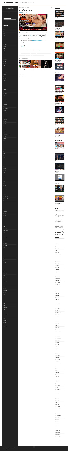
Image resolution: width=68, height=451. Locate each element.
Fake (5, 151)
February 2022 (58, 353)
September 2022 (58, 338)
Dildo (5, 132)
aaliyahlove (56, 210)
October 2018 (58, 438)
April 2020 (57, 400)
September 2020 (58, 389)
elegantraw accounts (57, 230)
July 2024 (57, 291)
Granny (5, 181)
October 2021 (58, 361)
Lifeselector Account (58, 39)
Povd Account (57, 124)
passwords (58, 234)
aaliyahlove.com (62, 210)
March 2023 (57, 325)
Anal (5, 46)
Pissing (5, 254)
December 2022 (58, 331)
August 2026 (57, 239)
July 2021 (57, 368)
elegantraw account (57, 228)
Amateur (5, 44)
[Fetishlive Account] (46, 64)
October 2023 (58, 310)
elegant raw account (61, 227)
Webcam (5, 326)
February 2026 (58, 252)
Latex (5, 213)
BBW (5, 63)
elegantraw (62, 226)
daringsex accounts (61, 220)
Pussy (5, 264)
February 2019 (58, 430)
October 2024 (58, 284)
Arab (5, 50)
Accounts (21, 7)
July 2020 (57, 393)
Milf (4, 234)
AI (4, 42)
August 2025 (57, 263)
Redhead (5, 269)
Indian (5, 202)
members (57, 231)
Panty (5, 249)
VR (4, 324)
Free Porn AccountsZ (11, 2)
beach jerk (58, 214)
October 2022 (58, 336)
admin (21, 12)
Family (5, 153)
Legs (5, 219)
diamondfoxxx (56, 222)
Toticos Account (57, 135)
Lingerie (5, 224)
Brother (5, 91)
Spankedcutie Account (58, 203)
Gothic (5, 179)
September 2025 (58, 261)
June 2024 (57, 293)
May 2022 (57, 346)
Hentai (5, 194)
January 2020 (58, 406)
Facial (5, 149)
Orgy (5, 247)
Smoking (5, 284)
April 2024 (57, 297)
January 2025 (58, 278)
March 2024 (57, 299)
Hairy (5, 185)
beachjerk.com (61, 214)
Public (5, 262)
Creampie (5, 117)
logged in (24, 76)
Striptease (5, 301)
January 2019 (58, 432)
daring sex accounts (57, 221)
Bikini (5, 76)
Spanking (5, 290)
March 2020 (57, 402)
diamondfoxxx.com (60, 222)
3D (4, 29)
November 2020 (58, 385)
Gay (4, 172)
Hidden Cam (6, 196)
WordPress (8, 449)
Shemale (5, 277)
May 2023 (57, 321)
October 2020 (58, 387)
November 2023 (58, 308)
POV (5, 258)
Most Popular (6, 239)
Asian (5, 52)
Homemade (6, 198)
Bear (5, 67)
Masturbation (6, 230)
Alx (13, 449)
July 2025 (57, 265)
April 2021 (57, 374)
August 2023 (57, 314)
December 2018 (58, 434)
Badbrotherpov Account (58, 192)
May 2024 (57, 295)
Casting (5, 102)
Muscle (5, 241)
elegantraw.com (56, 227)
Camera (23, 46)
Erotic (5, 142)
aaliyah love (59, 210)
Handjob (5, 187)
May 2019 (57, 423)
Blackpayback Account (58, 92)
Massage (5, 228)
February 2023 (58, 327)
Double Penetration (7, 134)
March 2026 (57, 250)
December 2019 (58, 408)
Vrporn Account (57, 17)
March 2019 (57, 428)
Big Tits (5, 74)
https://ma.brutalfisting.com (37, 40)
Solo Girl (5, 288)
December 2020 (58, 383)
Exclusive (5, 147)
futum (5, 168)
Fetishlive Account (44, 69)
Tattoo (5, 303)
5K (4, 33)
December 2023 (58, 306)
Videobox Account (58, 171)
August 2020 (57, 391)
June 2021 (57, 370)
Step (5, 294)
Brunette (5, 93)
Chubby (5, 110)
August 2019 (57, 417)
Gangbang (5, 170)
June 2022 (57, 344)
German (5, 174)
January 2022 (58, 355)
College (5, 112)
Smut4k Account (57, 182)
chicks (20, 35)
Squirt (5, 292)
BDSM (5, 65)
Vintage (5, 320)
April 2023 (57, 323)
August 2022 (57, 340)
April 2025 (57, 271)
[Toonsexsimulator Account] (35, 64)
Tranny (5, 311)
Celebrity (5, 104)
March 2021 (57, 376)
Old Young (5, 245)
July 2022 (57, 342)
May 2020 (57, 398)
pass (61, 231)
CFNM (5, 106)
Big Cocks (5, 72)
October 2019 (58, 413)
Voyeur (5, 322)
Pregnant (5, 260)
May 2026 (57, 246)
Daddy (5, 125)
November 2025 (58, 256)
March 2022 (57, 351)
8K (4, 35)
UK (4, 318)
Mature (5, 232)
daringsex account (57, 220)
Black (5, 80)
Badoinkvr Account (58, 60)
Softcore (5, 286)
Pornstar (5, 256)
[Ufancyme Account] (24, 64)
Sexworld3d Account (58, 71)
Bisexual (5, 78)
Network (5, 243)
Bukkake (5, 95)
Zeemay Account (57, 160)
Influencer (5, 204)
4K (4, 31)
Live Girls (5, 226)
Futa (5, 166)
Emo (5, 140)
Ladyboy (5, 211)
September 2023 (58, 312)
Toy (4, 309)
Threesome (6, 307)
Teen (5, 305)
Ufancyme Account (22, 69)
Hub (4, 200)
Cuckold (5, 119)
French (5, 164)
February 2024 (58, 301)
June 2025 (57, 267)
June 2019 (57, 421)
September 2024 (58, 286)
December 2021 (58, 357)
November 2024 (58, 282)
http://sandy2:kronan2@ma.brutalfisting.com (33, 49)
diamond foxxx (60, 221)
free (61, 230)
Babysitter (5, 59)
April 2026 (57, 248)
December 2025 (58, 254)
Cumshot (5, 121)
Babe (5, 57)
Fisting (24, 7)
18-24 (5, 27)
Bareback (5, 61)
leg (4, 217)
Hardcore (5, 189)
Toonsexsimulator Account (34, 69)
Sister (5, 279)
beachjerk (56, 214)
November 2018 (58, 436)
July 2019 (57, 419)
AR (4, 48)
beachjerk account (60, 215)
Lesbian (28, 7)
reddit (62, 234)
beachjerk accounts (59, 216)
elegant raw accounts (61, 228)
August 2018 (57, 443)
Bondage (5, 87)
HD (38, 36)
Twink (5, 316)
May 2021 (57, 372)
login (63, 230)
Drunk (5, 136)
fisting (37, 34)
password (61, 233)
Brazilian (5, 89)
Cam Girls (5, 97)
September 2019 (58, 415)
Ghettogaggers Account (58, 103)
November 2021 (58, 359)
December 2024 (58, 280)
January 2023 (58, 329)
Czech (5, 123)
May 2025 (57, 269)
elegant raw (59, 226)
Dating (5, 127)
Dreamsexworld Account (58, 81)
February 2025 (58, 276)
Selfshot (5, 273)
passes (57, 233)
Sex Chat (5, 275)
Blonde (5, 82)
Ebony (5, 138)
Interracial (5, 209)
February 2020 (58, 404)
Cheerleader (6, 108)
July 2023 (57, 316)
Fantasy (5, 155)
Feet (5, 157)
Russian (5, 271)
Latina (5, 215)
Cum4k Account (57, 28)
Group (5, 183)
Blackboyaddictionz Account (59, 49)
